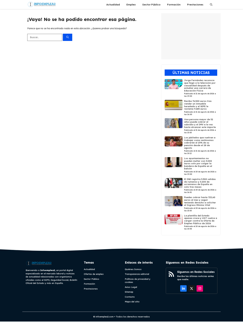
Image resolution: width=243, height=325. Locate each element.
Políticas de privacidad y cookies (137, 281)
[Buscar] (67, 37)
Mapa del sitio (132, 301)
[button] (211, 4)
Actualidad (113, 4)
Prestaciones (195, 4)
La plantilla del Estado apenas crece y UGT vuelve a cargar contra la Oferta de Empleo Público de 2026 (200, 219)
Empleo (131, 4)
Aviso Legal (131, 287)
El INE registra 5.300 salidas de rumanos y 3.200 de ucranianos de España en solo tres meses (200, 183)
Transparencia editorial (137, 274)
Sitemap (129, 292)
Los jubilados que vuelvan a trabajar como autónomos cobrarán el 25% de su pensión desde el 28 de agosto (199, 142)
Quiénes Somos (133, 269)
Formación (174, 4)
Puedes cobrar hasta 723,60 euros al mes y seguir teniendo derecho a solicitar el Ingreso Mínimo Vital (200, 201)
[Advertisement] (191, 36)
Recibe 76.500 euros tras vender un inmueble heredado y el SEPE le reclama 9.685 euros (198, 105)
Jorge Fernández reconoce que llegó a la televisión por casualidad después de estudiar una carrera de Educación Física (200, 85)
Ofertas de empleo (94, 274)
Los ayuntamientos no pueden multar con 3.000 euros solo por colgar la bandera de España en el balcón (198, 163)
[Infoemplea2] (41, 4)
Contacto (130, 296)
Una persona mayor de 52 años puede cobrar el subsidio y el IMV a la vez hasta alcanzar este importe (200, 123)
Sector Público (151, 4)
